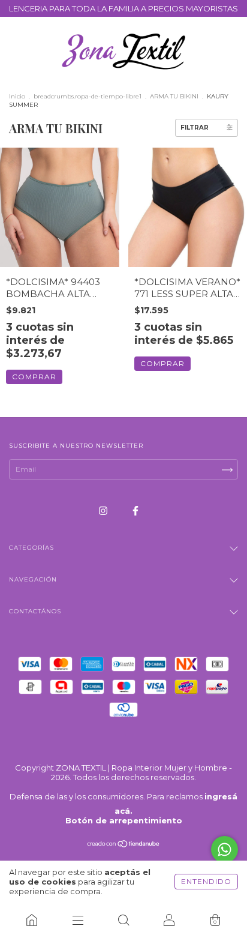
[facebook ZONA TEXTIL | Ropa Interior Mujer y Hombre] (135, 510)
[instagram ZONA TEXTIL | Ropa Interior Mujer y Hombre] (104, 510)
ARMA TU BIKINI (174, 96)
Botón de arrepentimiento (123, 820)
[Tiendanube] (123, 845)
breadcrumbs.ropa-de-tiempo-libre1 (87, 96)
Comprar (34, 376)
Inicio (17, 96)
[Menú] (77, 920)
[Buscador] (123, 920)
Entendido (206, 881)
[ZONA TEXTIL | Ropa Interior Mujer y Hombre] (32, 920)
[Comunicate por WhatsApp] (224, 849)
